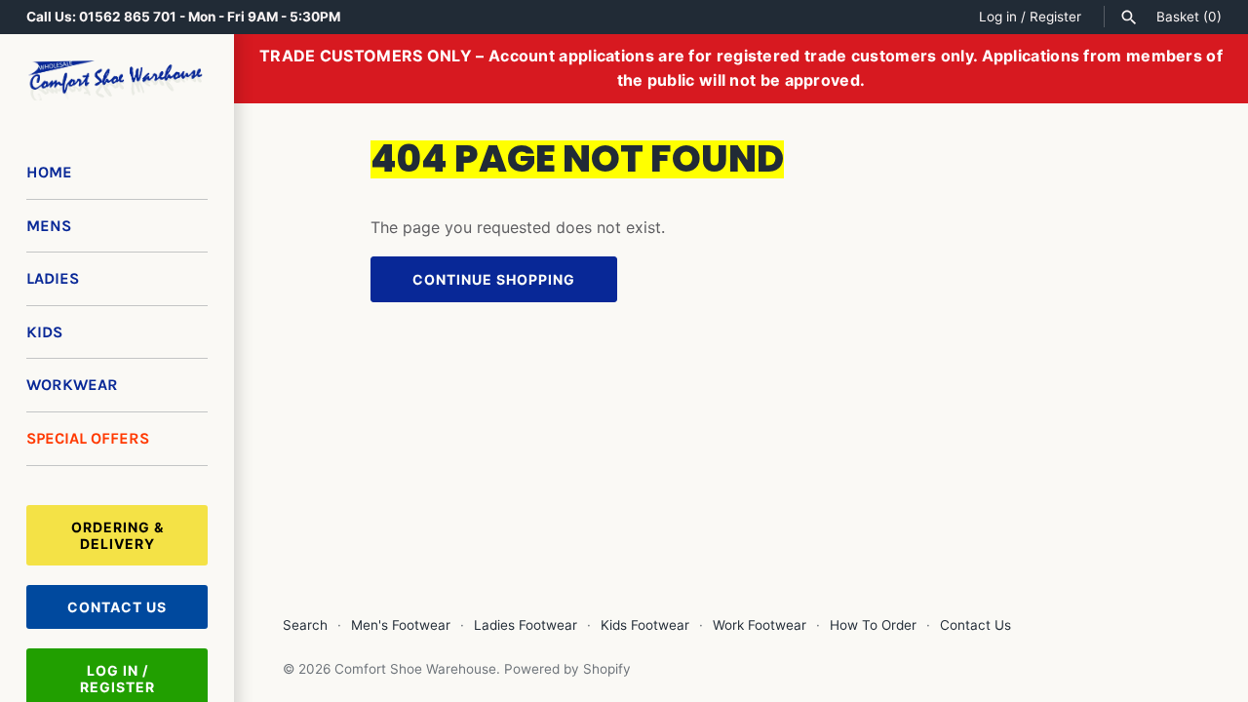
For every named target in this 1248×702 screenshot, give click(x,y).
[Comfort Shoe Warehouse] (117, 80)
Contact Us (117, 607)
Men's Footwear (400, 625)
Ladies (52, 278)
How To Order (873, 625)
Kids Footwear (645, 625)
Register (1055, 16)
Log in (998, 16)
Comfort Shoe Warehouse (415, 669)
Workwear (72, 384)
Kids (44, 332)
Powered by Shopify (567, 669)
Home (49, 172)
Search (305, 625)
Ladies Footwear (525, 625)
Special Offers (87, 438)
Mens (48, 225)
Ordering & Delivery (117, 535)
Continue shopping (493, 279)
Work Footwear (759, 625)
